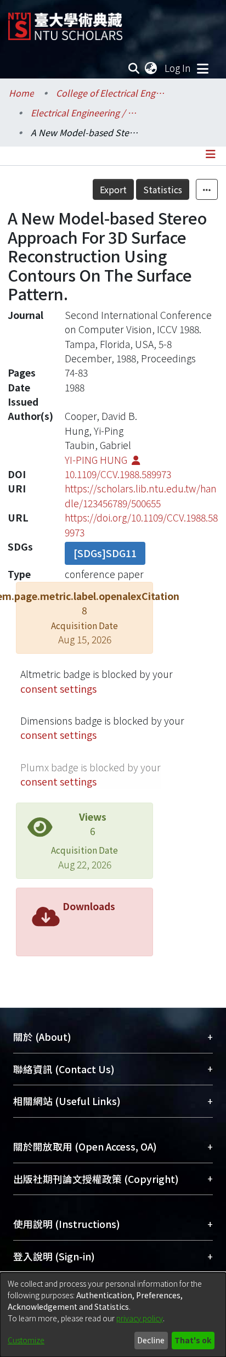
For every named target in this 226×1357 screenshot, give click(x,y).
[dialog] (113, 1314)
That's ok (192, 1339)
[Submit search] (134, 68)
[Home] (65, 22)
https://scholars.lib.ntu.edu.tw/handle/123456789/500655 (141, 495)
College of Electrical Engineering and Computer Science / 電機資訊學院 (111, 92)
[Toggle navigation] (202, 68)
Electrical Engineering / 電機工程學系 (85, 112)
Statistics (162, 189)
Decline (151, 1339)
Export (113, 189)
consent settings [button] (58, 689)
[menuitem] (151, 68)
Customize (26, 1339)
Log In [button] (178, 68)
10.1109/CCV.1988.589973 (118, 474)
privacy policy (139, 1318)
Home (21, 92)
